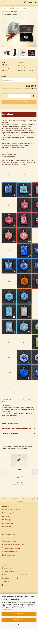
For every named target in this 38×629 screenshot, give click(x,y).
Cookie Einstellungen (9, 555)
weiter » (18, 8)
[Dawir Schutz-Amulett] (19, 33)
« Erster (5, 8)
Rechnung (6, 585)
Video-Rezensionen (10, 424)
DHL (19, 578)
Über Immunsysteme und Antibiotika (12, 509)
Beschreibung (7, 114)
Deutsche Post (22, 575)
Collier (19, 469)
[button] (5, 95)
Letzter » (25, 8)
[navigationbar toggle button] (35, 2)
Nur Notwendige (19, 620)
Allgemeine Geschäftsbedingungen (13, 544)
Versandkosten (7, 568)
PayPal (5, 575)
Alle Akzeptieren (19, 614)
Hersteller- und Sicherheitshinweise (16, 429)
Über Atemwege (6, 519)
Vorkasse (6, 581)
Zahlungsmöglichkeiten (10, 551)
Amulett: (4, 76)
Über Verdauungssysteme (9, 513)
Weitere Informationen (19, 625)
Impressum (6, 538)
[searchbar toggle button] (25, 2)
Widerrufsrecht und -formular (11, 548)
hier (5, 402)
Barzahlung (6, 578)
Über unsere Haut (6, 526)
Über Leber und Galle (7, 523)
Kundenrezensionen (10, 434)
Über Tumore (5, 516)
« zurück (11, 8)
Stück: (3, 92)
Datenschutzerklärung (8, 609)
